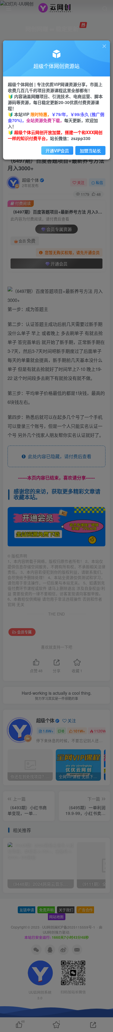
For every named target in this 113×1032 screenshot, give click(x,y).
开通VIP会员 (57, 151)
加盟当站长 (90, 151)
